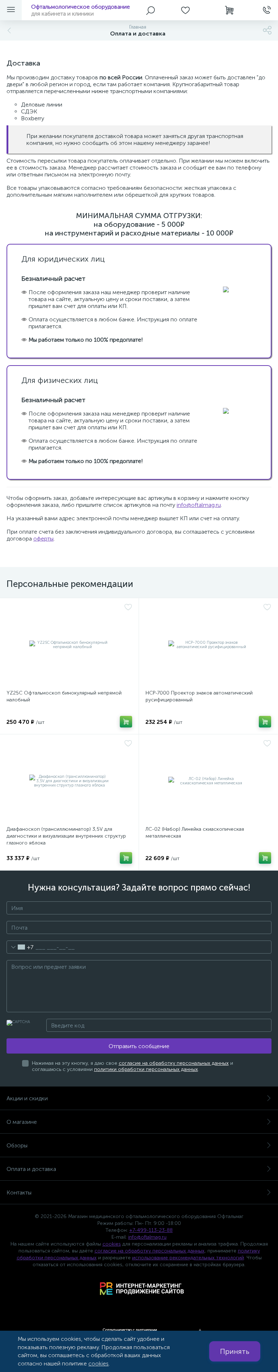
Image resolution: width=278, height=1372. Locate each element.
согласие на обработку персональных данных (174, 1063)
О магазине (22, 1121)
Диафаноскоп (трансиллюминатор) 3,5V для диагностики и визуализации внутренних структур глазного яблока (66, 836)
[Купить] (126, 721)
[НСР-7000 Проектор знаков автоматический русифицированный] (208, 645)
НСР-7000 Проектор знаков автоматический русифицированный (199, 696)
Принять (234, 1351)
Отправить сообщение (139, 1046)
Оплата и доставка (31, 1168)
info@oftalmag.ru (199, 504)
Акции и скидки (27, 1098)
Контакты (19, 1192)
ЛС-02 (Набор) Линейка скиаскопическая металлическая (195, 832)
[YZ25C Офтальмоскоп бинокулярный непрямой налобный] (69, 645)
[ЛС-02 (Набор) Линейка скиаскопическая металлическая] (208, 781)
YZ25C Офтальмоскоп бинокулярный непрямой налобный (64, 696)
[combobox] (20, 947)
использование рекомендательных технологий (188, 1258)
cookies (111, 1244)
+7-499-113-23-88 (151, 1230)
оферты (43, 538)
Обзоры (17, 1145)
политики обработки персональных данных (146, 1069)
